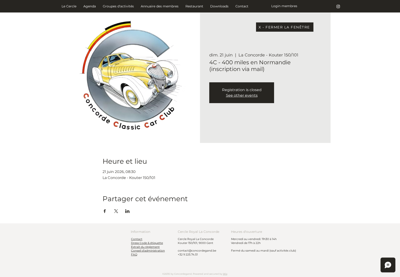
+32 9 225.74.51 (188, 254)
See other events (242, 95)
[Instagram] (338, 6)
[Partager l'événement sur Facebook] (105, 211)
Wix (225, 273)
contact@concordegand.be (197, 250)
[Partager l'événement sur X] (116, 211)
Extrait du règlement (145, 247)
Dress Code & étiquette (147, 243)
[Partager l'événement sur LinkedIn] (127, 211)
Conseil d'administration (148, 250)
